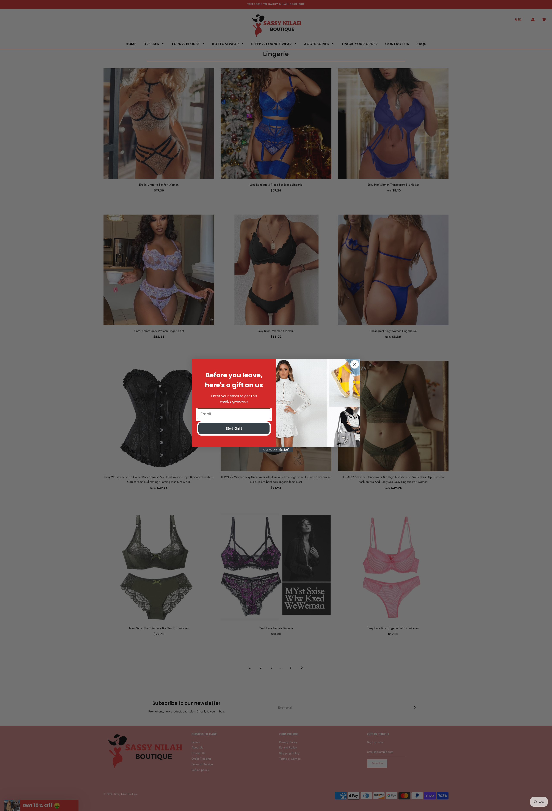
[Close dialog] (354, 364)
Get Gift (234, 428)
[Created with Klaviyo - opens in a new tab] (276, 449)
